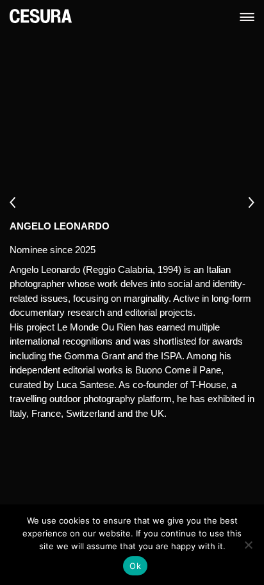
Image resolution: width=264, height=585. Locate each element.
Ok (135, 566)
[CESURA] (41, 15)
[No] (248, 544)
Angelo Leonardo (60, 226)
